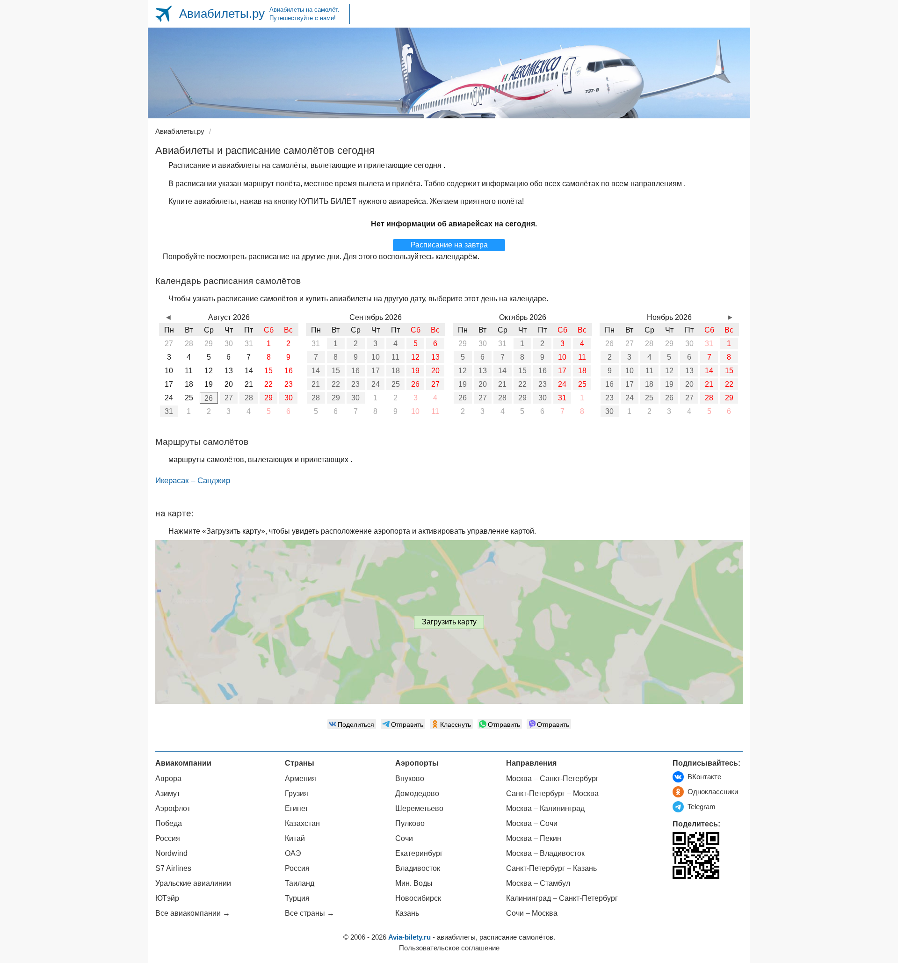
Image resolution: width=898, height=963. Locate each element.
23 (355, 384)
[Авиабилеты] (163, 14)
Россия (167, 838)
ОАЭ (293, 853)
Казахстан (302, 823)
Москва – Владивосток (545, 853)
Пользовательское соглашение (449, 948)
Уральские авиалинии (193, 883)
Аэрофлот (172, 808)
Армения (300, 778)
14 (315, 371)
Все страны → (309, 913)
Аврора (168, 778)
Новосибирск (418, 898)
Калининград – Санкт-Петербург (562, 898)
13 (435, 357)
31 (169, 411)
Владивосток (417, 868)
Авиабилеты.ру (222, 13)
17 (375, 371)
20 (435, 371)
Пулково (410, 823)
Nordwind (171, 853)
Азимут (167, 793)
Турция (297, 898)
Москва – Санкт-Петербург (552, 778)
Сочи (404, 838)
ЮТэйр (167, 898)
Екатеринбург (419, 853)
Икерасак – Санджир (192, 480)
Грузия (296, 793)
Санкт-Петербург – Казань (551, 868)
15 (336, 371)
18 (395, 371)
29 (268, 398)
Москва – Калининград (545, 808)
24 (375, 384)
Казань (407, 913)
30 (288, 398)
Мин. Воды (414, 883)
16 (355, 371)
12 (415, 357)
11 (395, 357)
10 (375, 357)
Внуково (409, 778)
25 (395, 384)
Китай (295, 838)
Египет (296, 808)
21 (315, 384)
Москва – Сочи (532, 823)
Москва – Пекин (533, 838)
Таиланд (299, 883)
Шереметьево (419, 808)
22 (336, 384)
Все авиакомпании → (192, 913)
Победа (168, 823)
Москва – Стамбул (538, 883)
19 (415, 371)
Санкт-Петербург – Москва (552, 793)
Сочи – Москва (532, 913)
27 (228, 398)
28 (249, 398)
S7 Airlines (173, 868)
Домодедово (417, 793)
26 (208, 398)
